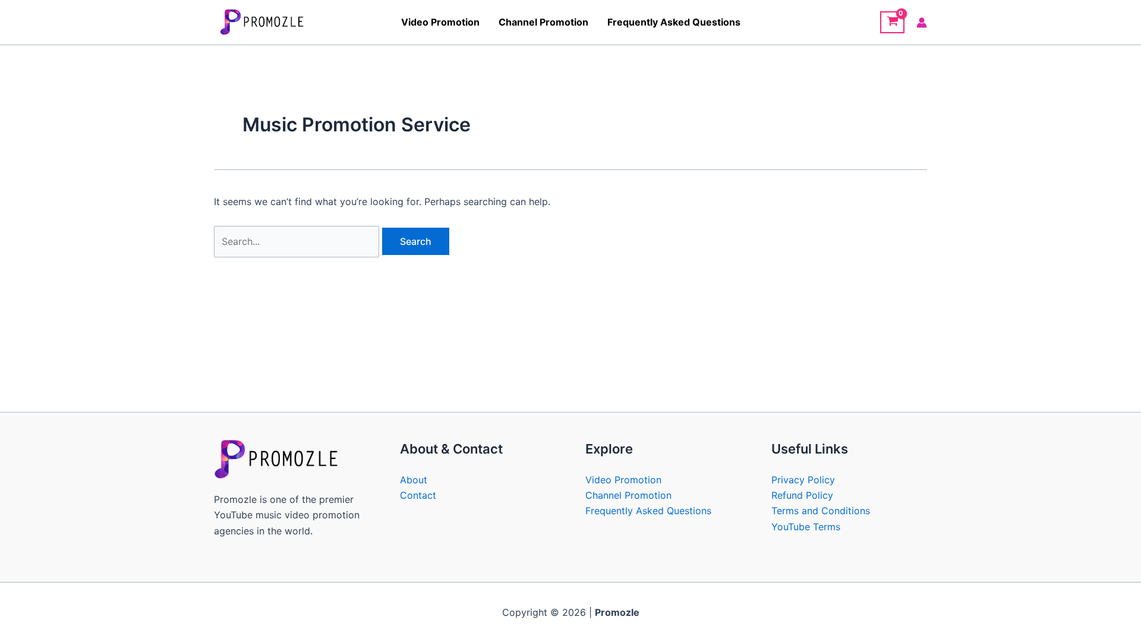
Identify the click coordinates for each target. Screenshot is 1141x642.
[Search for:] (298, 241)
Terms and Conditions (820, 511)
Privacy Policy (803, 480)
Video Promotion (440, 22)
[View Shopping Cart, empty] (892, 22)
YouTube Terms (805, 527)
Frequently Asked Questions (673, 22)
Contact (418, 495)
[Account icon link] (921, 22)
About (413, 480)
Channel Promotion (543, 22)
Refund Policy (802, 495)
